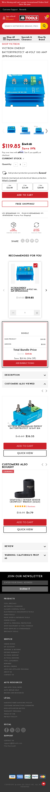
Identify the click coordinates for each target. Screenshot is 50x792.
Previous (3, 131)
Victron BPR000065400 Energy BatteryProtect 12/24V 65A (25, 427)
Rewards (22, 10)
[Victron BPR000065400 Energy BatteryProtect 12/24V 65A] (25, 422)
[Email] (37, 241)
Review (9, 546)
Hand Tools (9, 615)
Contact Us (9, 675)
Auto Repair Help (11, 690)
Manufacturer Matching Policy (18, 703)
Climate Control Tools (14, 609)
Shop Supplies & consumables (17, 628)
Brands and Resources (14, 693)
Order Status (9, 644)
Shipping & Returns (12, 649)
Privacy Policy (10, 717)
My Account (9, 647)
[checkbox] (35, 265)
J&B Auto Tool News (13, 687)
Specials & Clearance (26, 38)
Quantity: (7, 164)
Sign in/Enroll (10, 16)
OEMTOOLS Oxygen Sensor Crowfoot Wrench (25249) (25, 501)
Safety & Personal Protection (17, 623)
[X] (23, 241)
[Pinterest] (32, 241)
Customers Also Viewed (20, 384)
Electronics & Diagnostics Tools (19, 612)
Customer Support (10, 10)
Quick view (25, 453)
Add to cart (25, 446)
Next (46, 131)
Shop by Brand (42, 38)
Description (12, 375)
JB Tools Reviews (11, 658)
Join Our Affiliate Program (16, 669)
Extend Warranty (11, 652)
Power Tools (9, 620)
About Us (8, 672)
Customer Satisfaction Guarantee (19, 705)
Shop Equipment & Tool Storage (18, 626)
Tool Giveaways (11, 661)
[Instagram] (23, 730)
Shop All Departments (12, 38)
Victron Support (11, 655)
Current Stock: (13, 159)
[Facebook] (27, 241)
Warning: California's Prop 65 (22, 556)
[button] (3, 290)
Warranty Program (12, 711)
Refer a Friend (10, 666)
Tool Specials (10, 603)
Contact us (9, 740)
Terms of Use (9, 714)
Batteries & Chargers (13, 606)
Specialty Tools (11, 631)
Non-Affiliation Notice (14, 708)
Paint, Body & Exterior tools (17, 617)
